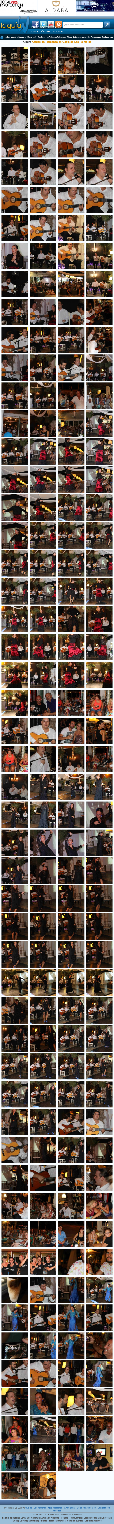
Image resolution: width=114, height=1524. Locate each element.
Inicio (34, 27)
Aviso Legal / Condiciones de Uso (80, 1507)
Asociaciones (96, 27)
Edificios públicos (40, 31)
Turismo (68, 27)
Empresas (81, 27)
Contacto (58, 31)
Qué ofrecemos (55, 1507)
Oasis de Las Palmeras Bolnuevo (51, 37)
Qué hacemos (40, 1507)
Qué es (28, 1507)
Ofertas (56, 27)
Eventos (44, 27)
